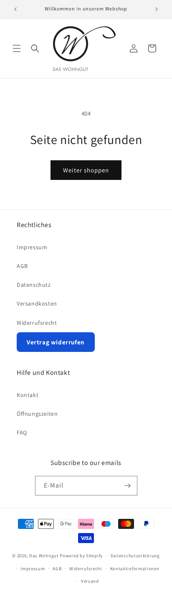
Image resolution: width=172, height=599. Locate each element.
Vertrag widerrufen (56, 342)
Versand (90, 581)
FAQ (22, 432)
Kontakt (27, 395)
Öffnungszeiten (37, 413)
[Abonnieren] (128, 485)
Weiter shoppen (86, 170)
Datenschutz (34, 284)
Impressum (32, 247)
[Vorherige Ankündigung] (15, 9)
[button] (17, 48)
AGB (22, 266)
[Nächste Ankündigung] (156, 9)
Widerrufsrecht (37, 322)
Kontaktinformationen (134, 568)
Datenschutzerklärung (135, 556)
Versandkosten (37, 303)
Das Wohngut (44, 556)
